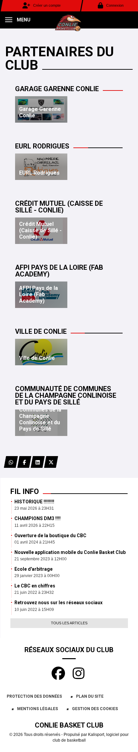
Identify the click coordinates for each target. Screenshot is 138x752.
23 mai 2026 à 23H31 (34, 508)
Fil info (24, 491)
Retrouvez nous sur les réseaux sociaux (58, 602)
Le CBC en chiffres (34, 585)
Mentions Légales (37, 708)
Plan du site (90, 696)
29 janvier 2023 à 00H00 (37, 575)
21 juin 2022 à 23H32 (34, 592)
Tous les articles (69, 623)
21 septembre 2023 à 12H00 (40, 559)
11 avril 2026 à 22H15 (34, 525)
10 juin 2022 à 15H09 (34, 609)
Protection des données (34, 696)
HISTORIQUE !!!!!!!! (34, 501)
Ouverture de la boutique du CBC (50, 535)
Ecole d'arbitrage (33, 569)
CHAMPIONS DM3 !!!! (37, 518)
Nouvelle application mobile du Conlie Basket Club (70, 552)
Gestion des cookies (95, 708)
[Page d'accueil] (69, 21)
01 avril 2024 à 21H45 (34, 542)
